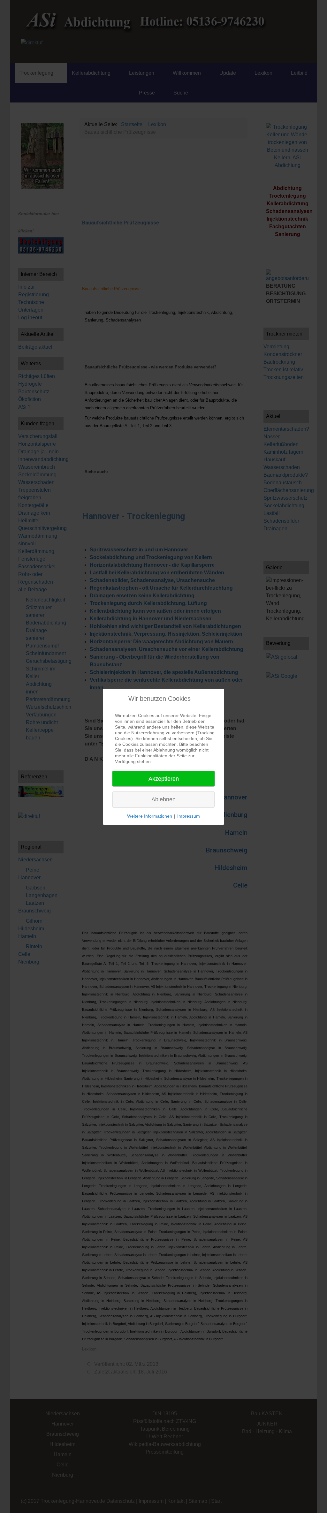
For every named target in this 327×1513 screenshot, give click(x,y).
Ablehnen (163, 799)
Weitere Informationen (149, 816)
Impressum (188, 816)
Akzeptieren (163, 778)
